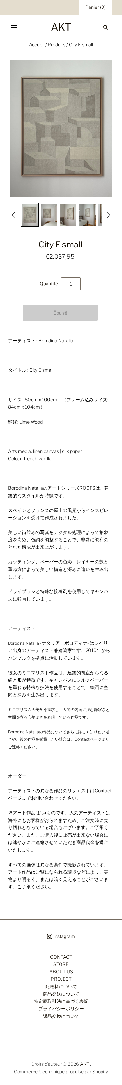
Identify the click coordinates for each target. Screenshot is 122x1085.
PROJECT (61, 979)
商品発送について (61, 994)
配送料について (61, 986)
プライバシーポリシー (61, 1008)
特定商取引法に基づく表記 (61, 1001)
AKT (84, 1064)
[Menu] (14, 27)
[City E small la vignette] (30, 214)
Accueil (36, 44)
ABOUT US (61, 971)
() (95, 7)
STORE (61, 964)
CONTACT (61, 956)
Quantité (49, 283)
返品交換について (61, 1016)
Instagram (63, 936)
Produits (56, 44)
